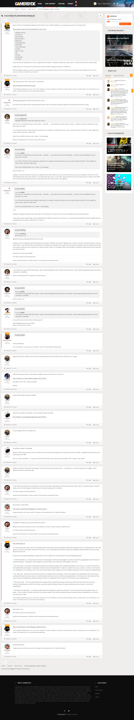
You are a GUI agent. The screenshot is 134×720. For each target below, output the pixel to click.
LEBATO (7, 120)
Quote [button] (97, 76)
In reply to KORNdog (20, 230)
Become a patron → (125, 24)
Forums (23, 9)
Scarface (7, 418)
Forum (70, 4)
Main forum (31, 9)
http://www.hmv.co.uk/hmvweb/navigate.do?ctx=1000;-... (30, 378)
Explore (61, 4)
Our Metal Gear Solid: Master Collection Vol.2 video (117, 146)
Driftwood (113, 116)
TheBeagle (7, 510)
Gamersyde (61, 714)
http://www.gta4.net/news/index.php (24, 85)
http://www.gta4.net (19, 543)
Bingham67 (7, 102)
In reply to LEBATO (19, 149)
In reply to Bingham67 (20, 115)
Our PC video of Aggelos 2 (117, 183)
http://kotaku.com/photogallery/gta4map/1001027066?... (30, 417)
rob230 (7, 362)
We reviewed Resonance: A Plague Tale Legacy (117, 164)
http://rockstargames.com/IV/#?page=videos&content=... (30, 627)
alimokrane (7, 314)
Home (17, 9)
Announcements (119, 75)
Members (108, 75)
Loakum (113, 89)
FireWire (7, 87)
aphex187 (113, 84)
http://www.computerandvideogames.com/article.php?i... (30, 509)
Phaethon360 (7, 340)
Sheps (7, 235)
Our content (50, 4)
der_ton (113, 80)
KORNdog (7, 155)
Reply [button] (89, 76)
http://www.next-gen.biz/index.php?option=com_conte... (30, 29)
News (40, 4)
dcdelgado (7, 380)
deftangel (7, 30)
